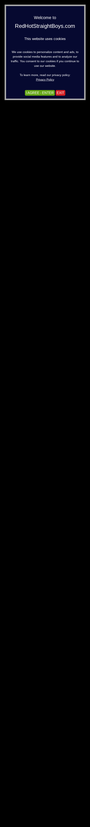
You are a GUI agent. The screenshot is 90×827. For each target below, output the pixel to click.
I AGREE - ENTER (40, 93)
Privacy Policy (45, 79)
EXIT (60, 93)
